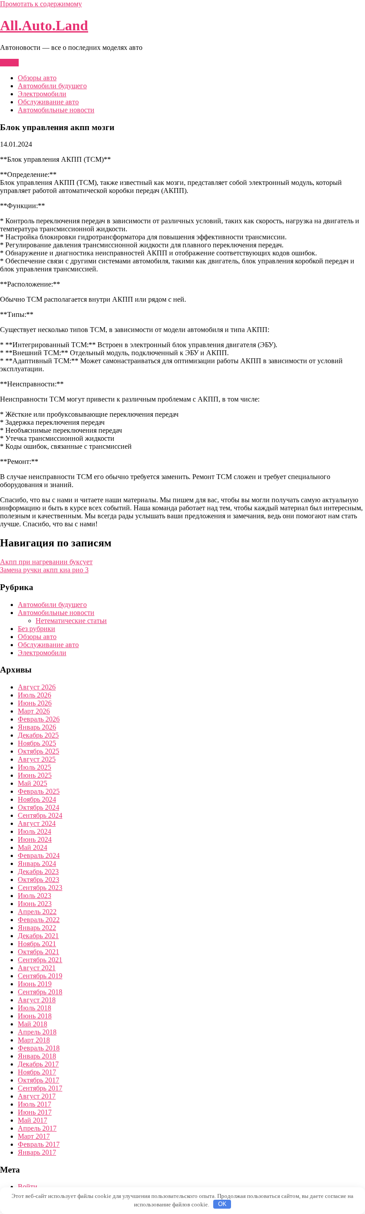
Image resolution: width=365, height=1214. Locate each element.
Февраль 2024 (39, 855)
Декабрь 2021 (38, 935)
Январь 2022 (37, 927)
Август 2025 (37, 759)
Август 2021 (37, 968)
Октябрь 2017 (38, 1080)
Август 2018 (37, 1000)
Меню (9, 62)
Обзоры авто (37, 78)
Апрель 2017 (37, 1128)
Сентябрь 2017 (40, 1088)
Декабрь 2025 (38, 735)
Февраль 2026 (39, 719)
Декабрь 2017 (38, 1064)
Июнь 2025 (35, 775)
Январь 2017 (37, 1152)
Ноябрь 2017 (37, 1072)
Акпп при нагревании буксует (46, 562)
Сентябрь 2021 (40, 960)
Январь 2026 (37, 727)
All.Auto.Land (44, 25)
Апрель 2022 (37, 911)
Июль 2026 (34, 695)
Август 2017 (37, 1096)
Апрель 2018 (37, 1032)
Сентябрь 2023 (40, 887)
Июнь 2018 (35, 1016)
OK (222, 1204)
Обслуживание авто (48, 102)
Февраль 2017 (39, 1144)
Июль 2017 (34, 1104)
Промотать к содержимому (41, 4)
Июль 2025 (34, 767)
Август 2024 (37, 823)
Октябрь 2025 (38, 751)
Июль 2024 (34, 831)
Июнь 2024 (35, 839)
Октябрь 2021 (38, 952)
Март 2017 (34, 1136)
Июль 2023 (34, 895)
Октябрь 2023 (38, 879)
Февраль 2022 (39, 919)
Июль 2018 (34, 1008)
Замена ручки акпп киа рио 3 (44, 570)
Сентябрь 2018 (40, 992)
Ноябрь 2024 (37, 799)
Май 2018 (32, 1024)
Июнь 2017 (35, 1112)
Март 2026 (34, 711)
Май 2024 (32, 847)
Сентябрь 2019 (40, 976)
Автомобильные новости (56, 110)
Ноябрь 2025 (37, 743)
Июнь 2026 (35, 703)
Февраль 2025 (39, 791)
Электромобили (42, 94)
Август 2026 (37, 687)
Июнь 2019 (35, 984)
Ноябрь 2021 (37, 943)
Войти (27, 1186)
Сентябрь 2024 (40, 815)
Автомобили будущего (52, 86)
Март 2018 (34, 1040)
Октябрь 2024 (38, 807)
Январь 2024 (37, 863)
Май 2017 (32, 1120)
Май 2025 (32, 783)
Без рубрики (36, 628)
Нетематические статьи (71, 620)
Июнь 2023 (35, 903)
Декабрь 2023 (38, 871)
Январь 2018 (37, 1056)
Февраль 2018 (39, 1048)
